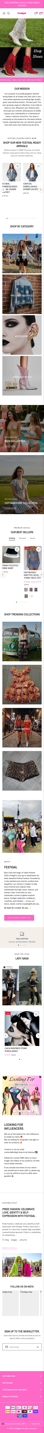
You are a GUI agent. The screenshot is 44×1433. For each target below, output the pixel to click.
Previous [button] (3, 189)
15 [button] (36, 218)
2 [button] (17, 74)
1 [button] (13, 74)
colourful (23, 1240)
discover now (12, 1185)
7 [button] (19, 218)
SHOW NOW (10, 508)
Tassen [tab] (32, 538)
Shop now (10, 446)
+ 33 (31, 596)
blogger (14, 1240)
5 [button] (31, 74)
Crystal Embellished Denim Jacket (30, 186)
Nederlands (35, 1424)
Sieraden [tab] (22, 538)
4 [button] (26, 74)
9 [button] (23, 218)
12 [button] (30, 218)
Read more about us (19, 918)
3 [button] (22, 74)
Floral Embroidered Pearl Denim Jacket (9, 187)
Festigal (17, 1428)
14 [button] (34, 218)
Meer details (9, 1248)
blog (7, 1240)
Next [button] (40, 189)
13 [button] (32, 218)
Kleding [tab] (12, 538)
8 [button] (21, 218)
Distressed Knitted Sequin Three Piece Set (32, 575)
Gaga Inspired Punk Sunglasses (16, 1049)
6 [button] (17, 218)
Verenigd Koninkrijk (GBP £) (16, 1424)
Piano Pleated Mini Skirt (10, 566)
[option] (11, 562)
